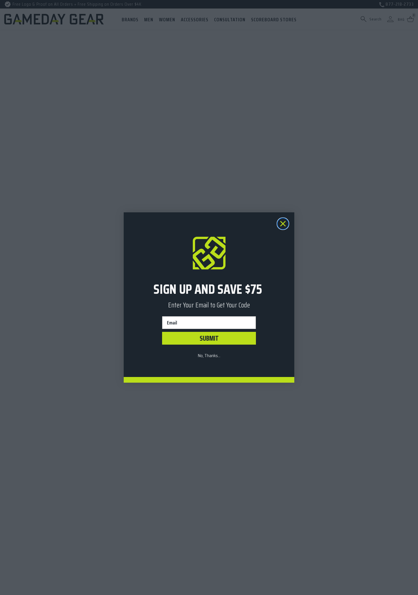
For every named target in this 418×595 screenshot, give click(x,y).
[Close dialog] (283, 223)
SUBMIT (209, 338)
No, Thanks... (209, 355)
